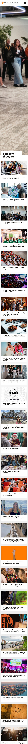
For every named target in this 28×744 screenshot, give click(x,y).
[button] (25, 2)
